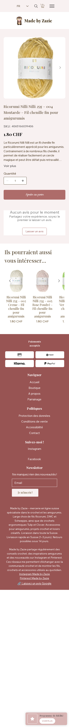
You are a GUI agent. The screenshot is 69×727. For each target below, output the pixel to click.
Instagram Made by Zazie (34, 574)
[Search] (36, 6)
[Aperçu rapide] (16, 281)
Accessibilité (34, 427)
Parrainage (34, 399)
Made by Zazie (38, 20)
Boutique (34, 388)
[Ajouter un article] (23, 181)
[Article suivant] (59, 280)
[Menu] (51, 6)
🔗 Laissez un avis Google (34, 583)
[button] (42, 6)
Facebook (34, 459)
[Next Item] (60, 68)
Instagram (34, 449)
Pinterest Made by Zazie (34, 578)
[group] (34, 297)
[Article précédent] (10, 280)
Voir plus (10, 166)
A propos (34, 393)
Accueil (34, 382)
